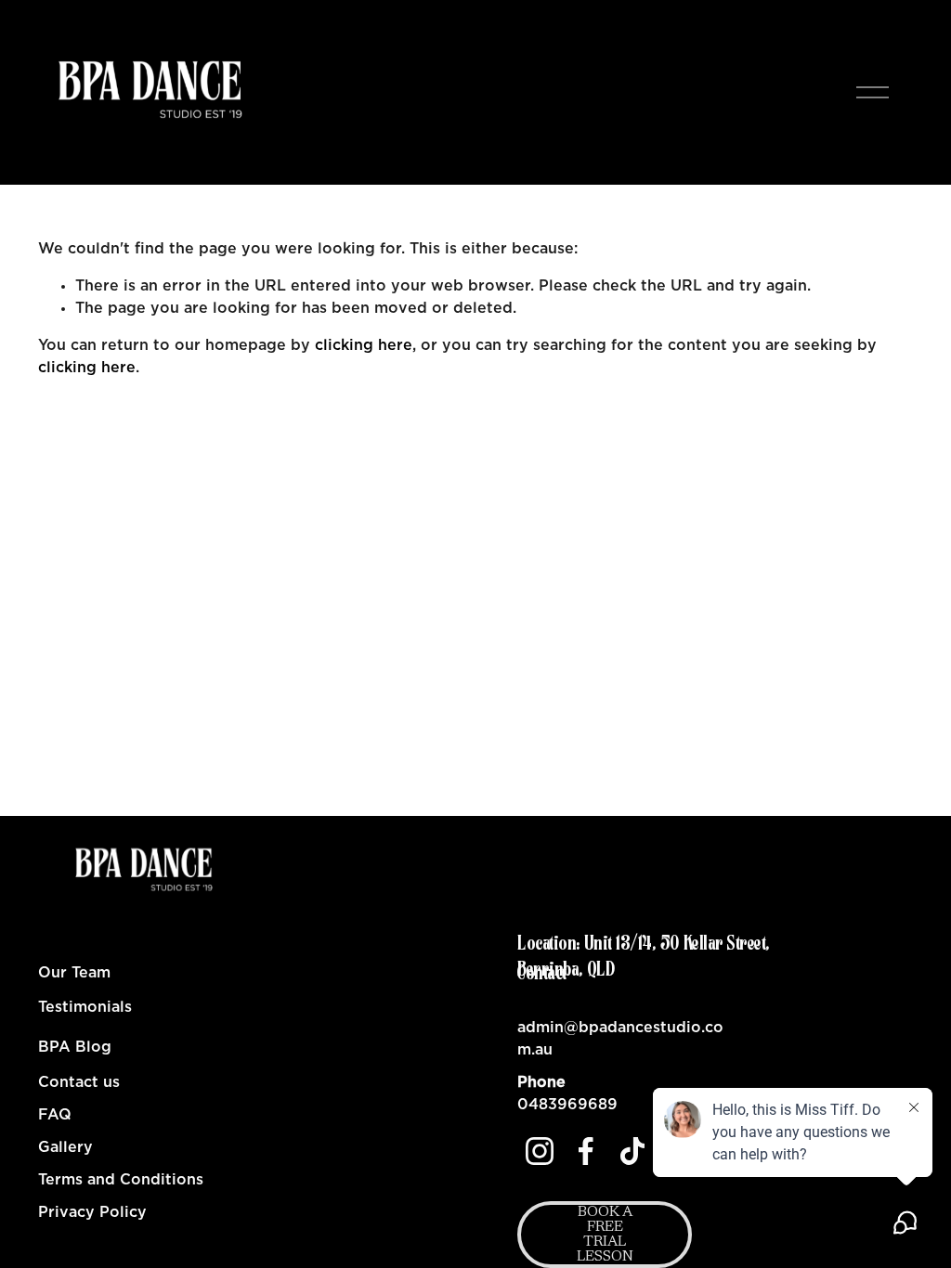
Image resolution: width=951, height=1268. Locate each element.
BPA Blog (74, 1047)
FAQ (55, 1114)
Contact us (79, 1082)
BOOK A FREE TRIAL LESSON (605, 1234)
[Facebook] (586, 1151)
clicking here (363, 345)
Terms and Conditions (120, 1179)
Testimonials (85, 1007)
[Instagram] (539, 1151)
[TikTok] (632, 1151)
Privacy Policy (92, 1212)
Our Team (74, 972)
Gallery (65, 1147)
